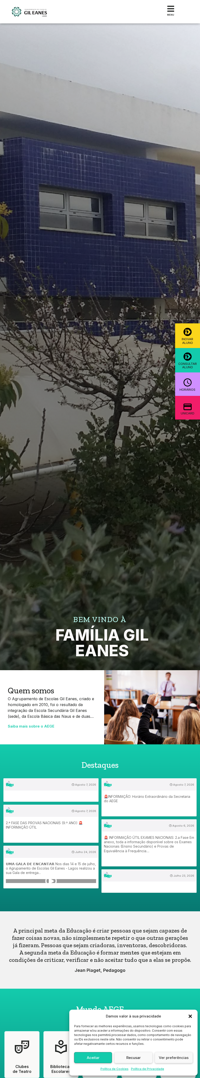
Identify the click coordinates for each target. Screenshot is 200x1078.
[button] (190, 1016)
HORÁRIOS (187, 389)
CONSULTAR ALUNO (187, 365)
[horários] (187, 382)
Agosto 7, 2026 (85, 784)
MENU (170, 14)
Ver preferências (174, 1057)
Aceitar (93, 1057)
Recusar (133, 1057)
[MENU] (171, 9)
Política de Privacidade (147, 1069)
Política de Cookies (114, 1069)
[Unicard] (187, 407)
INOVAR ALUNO (187, 340)
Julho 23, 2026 (183, 875)
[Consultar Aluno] (187, 356)
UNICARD (187, 413)
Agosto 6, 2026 (183, 825)
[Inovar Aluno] (187, 332)
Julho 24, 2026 (85, 852)
